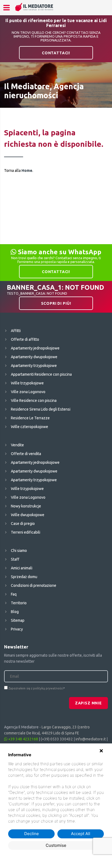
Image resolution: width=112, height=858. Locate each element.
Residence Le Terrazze (30, 418)
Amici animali (21, 568)
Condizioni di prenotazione (33, 585)
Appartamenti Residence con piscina (41, 374)
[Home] (34, 7)
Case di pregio (23, 523)
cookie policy (20, 781)
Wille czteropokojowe (29, 426)
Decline (31, 833)
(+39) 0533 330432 (57, 739)
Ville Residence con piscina (34, 400)
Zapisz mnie (88, 703)
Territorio (19, 603)
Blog (15, 611)
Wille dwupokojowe (27, 515)
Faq (14, 594)
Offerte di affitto (25, 339)
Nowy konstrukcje (26, 506)
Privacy (17, 629)
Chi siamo (19, 550)
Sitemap (17, 620)
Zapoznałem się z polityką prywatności (35, 688)
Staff (15, 559)
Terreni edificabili (25, 532)
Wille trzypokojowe (27, 383)
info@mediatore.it (91, 739)
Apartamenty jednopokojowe (35, 348)
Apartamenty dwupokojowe (34, 357)
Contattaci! (56, 53)
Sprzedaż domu (24, 577)
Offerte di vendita (26, 454)
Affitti (16, 330)
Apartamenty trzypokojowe (34, 365)
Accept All (80, 833)
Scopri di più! (56, 303)
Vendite (17, 445)
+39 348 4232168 (22, 739)
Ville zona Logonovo (28, 392)
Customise (56, 845)
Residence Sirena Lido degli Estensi (40, 409)
